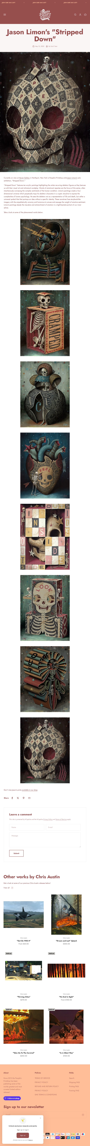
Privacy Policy (47, 819)
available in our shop (29, 790)
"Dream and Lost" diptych (66, 941)
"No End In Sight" (66, 997)
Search (71, 1078)
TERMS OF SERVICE (42, 1078)
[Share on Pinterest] (23, 798)
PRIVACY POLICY (41, 1082)
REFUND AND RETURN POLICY (47, 1086)
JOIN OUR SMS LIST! (11, 3)
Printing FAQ (74, 1086)
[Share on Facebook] (12, 798)
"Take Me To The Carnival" (23, 1053)
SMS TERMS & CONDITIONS (46, 1094)
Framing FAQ (74, 1090)
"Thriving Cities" (23, 997)
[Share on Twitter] (18, 798)
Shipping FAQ (74, 1082)
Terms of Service (61, 819)
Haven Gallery (24, 178)
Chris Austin (23, 938)
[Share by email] (29, 798)
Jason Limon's (72, 178)
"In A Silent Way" (66, 1053)
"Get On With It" (24, 941)
